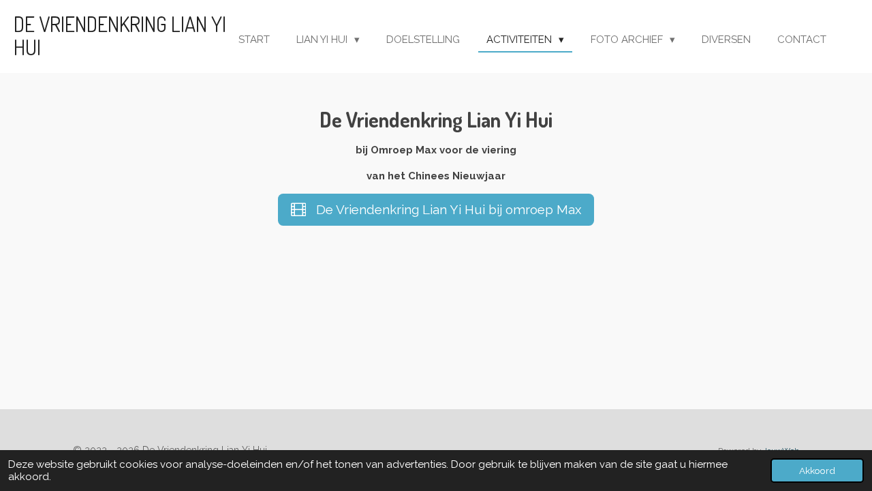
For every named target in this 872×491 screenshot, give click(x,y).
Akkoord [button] (817, 470)
